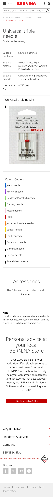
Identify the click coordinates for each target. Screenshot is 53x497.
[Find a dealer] (44, 3)
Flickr (21, 471)
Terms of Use (9, 490)
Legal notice (20, 487)
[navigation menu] (4, 3)
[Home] (26, 3)
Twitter (13, 471)
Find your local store (26, 401)
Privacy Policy (36, 487)
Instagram (29, 471)
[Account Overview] (49, 3)
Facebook (5, 471)
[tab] (26, 429)
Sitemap (7, 487)
